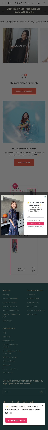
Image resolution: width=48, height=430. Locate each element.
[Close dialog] (45, 196)
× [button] (42, 405)
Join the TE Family (16, 420)
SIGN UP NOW (35, 223)
